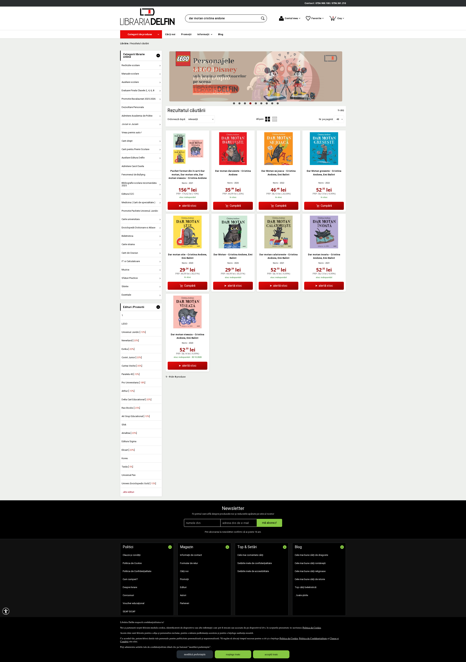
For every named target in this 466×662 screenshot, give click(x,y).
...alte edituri (128, 492)
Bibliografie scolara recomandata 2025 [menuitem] (139, 184)
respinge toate (233, 654)
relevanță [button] (193, 119)
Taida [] (127, 466)
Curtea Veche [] (132, 365)
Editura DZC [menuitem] (128, 193)
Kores (125, 458)
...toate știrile (301, 595)
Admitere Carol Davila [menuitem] (133, 166)
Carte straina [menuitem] (128, 244)
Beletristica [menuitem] (127, 236)
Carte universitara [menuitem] (131, 219)
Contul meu (291, 18)
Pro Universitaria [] (133, 382)
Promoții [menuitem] (186, 34)
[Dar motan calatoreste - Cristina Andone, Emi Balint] (278, 247)
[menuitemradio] (275, 119)
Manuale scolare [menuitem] (130, 73)
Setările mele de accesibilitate (253, 571)
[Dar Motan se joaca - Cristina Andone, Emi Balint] (278, 164)
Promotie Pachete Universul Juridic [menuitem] (140, 210)
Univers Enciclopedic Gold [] (139, 483)
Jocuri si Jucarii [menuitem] (130, 124)
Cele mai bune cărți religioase (310, 571)
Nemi (184, 183)
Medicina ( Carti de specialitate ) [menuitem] (138, 202)
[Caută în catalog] (263, 18)
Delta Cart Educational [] (136, 399)
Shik (124, 424)
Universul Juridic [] (134, 332)
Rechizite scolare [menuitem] (131, 65)
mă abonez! (269, 523)
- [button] (158, 55)
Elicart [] (128, 450)
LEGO (124, 323)
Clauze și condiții (132, 555)
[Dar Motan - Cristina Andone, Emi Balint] (233, 247)
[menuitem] (141, 34)
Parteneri (184, 603)
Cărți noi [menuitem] (170, 34)
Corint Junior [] (132, 357)
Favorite (316, 18)
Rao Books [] (131, 407)
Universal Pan (129, 475)
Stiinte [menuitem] (125, 286)
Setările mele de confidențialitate (254, 563)
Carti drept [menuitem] (127, 141)
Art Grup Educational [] (136, 416)
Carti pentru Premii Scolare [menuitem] (135, 149)
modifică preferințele (195, 654)
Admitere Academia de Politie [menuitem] (137, 115)
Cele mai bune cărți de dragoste (311, 555)
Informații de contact (191, 555)
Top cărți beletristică (305, 587)
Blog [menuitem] (220, 34)
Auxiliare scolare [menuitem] (130, 82)
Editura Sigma (129, 441)
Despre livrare (130, 587)
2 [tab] (239, 103)
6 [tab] (261, 103)
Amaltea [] (129, 433)
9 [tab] (277, 103)
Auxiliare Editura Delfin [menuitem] (133, 157)
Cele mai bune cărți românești (310, 563)
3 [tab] (245, 103)
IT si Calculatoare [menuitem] (131, 261)
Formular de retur (189, 563)
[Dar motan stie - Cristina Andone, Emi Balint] (187, 247)
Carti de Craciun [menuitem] (130, 253)
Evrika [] (128, 349)
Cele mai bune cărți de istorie (310, 579)
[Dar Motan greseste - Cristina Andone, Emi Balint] (324, 164)
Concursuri (128, 595)
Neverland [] (130, 340)
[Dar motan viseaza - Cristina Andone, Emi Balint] (187, 327)
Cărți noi (184, 571)
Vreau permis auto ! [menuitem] (132, 132)
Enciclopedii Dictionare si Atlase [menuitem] (138, 227)
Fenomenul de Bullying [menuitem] (133, 174)
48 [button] (337, 119)
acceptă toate (271, 654)
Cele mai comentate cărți (250, 555)
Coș (337, 18)
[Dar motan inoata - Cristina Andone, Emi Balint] (324, 247)
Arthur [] (128, 391)
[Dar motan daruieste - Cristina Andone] (233, 164)
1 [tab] (234, 103)
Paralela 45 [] (131, 374)
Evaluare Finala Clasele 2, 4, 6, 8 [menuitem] (138, 90)
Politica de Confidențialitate (313, 638)
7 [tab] (266, 103)
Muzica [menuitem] (125, 269)
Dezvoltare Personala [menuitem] (133, 107)
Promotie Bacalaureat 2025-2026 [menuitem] (138, 98)
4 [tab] (250, 103)
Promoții (184, 579)
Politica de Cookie (312, 627)
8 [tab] (272, 103)
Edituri (183, 587)
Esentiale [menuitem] (126, 294)
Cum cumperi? (130, 579)
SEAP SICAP (129, 611)
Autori (183, 595)
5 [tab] (256, 103)
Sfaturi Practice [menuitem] (130, 278)
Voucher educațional (133, 603)
